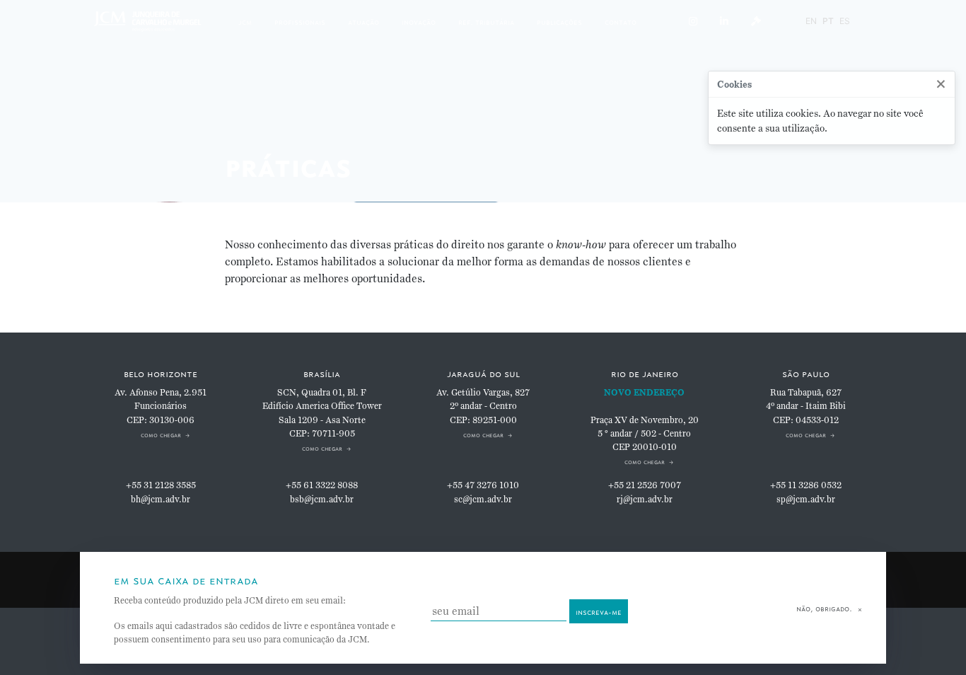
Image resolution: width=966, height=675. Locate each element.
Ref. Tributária (486, 21)
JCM (245, 21)
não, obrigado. (824, 607)
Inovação (419, 21)
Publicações (559, 21)
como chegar (161, 434)
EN (811, 21)
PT (828, 21)
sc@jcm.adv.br (483, 499)
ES (844, 21)
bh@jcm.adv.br (160, 499)
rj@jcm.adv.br (645, 499)
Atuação (363, 21)
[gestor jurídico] (756, 21)
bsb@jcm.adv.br (322, 499)
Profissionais (299, 21)
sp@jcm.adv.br (805, 499)
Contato (620, 21)
